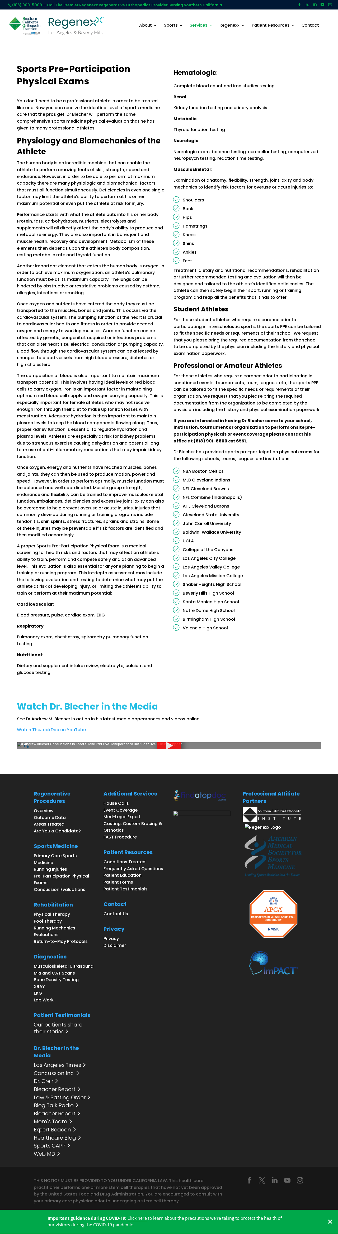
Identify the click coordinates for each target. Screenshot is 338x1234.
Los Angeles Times (57, 1065)
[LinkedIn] (315, 6)
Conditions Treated (124, 862)
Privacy (111, 939)
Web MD (44, 1154)
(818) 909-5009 (27, 5)
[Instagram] (330, 6)
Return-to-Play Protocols (61, 941)
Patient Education (123, 875)
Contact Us (116, 914)
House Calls (116, 803)
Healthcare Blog (55, 1138)
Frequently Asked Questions (133, 869)
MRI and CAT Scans (54, 973)
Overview (43, 811)
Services (198, 25)
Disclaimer (115, 945)
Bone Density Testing (56, 980)
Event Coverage (121, 810)
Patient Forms (118, 882)
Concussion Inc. (54, 1073)
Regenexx (229, 25)
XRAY (39, 987)
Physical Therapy (52, 914)
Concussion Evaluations (59, 889)
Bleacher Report (55, 1089)
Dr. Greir (43, 1081)
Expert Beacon (52, 1129)
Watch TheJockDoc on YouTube (51, 730)
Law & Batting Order (60, 1097)
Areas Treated (49, 824)
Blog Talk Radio (54, 1105)
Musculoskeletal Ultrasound (63, 966)
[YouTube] (322, 6)
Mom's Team (50, 1121)
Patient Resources (270, 25)
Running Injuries (50, 869)
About (145, 25)
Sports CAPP (49, 1146)
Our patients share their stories (58, 1028)
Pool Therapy (48, 921)
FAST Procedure (120, 837)
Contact (310, 25)
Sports (171, 25)
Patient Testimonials (126, 889)
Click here (137, 1218)
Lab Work (44, 1000)
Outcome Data (50, 817)
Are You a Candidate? (57, 831)
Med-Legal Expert (122, 817)
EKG (38, 993)
